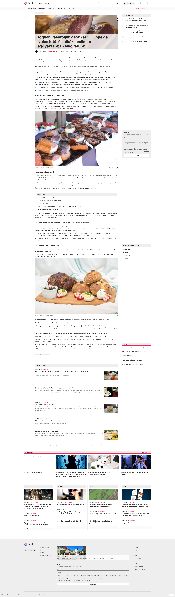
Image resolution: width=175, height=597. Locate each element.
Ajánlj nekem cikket (96, 445)
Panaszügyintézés (139, 566)
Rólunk (136, 547)
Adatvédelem (138, 558)
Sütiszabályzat (42, 594)
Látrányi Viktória (42, 51)
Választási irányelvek (140, 569)
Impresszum (138, 552)
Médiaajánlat (138, 555)
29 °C (118, 3)
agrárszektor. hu (41, 90)
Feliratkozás (136, 155)
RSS (136, 563)
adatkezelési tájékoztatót (82, 580)
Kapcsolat (137, 550)
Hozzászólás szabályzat (140, 560)
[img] (29, 3)
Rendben (171, 594)
